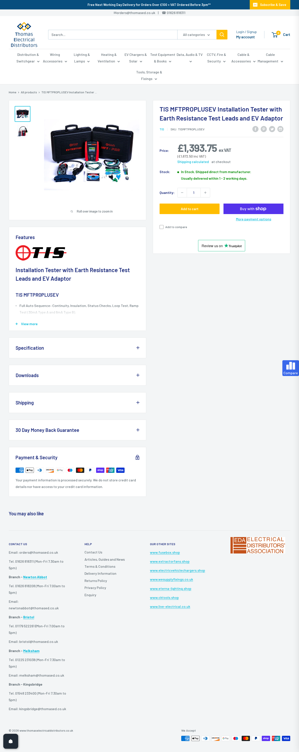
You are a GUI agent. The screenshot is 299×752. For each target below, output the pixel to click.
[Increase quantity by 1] (205, 192)
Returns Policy (95, 580)
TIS (162, 129)
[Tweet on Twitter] (272, 128)
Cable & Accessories (241, 57)
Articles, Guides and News (104, 559)
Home (12, 92)
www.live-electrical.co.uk (170, 606)
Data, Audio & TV (190, 54)
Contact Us (93, 552)
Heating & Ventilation (107, 57)
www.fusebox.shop (165, 552)
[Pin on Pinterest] (264, 128)
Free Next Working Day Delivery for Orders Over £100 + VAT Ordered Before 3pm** (149, 5)
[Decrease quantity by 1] (182, 192)
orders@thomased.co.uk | (140, 13)
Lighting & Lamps (82, 57)
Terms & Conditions (99, 566)
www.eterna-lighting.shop (170, 588)
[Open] (10, 741)
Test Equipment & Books (162, 57)
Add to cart (190, 209)
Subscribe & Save (273, 5)
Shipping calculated (193, 162)
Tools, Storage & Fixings (149, 75)
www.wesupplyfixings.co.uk (171, 579)
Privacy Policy (95, 587)
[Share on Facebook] (255, 128)
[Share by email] (280, 128)
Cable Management (268, 57)
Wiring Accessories (52, 57)
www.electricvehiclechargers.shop (177, 570)
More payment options (253, 219)
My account (245, 37)
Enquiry (90, 595)
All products (29, 92)
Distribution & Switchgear (27, 57)
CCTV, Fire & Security (216, 57)
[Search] (221, 34)
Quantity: (167, 192)
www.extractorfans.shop (170, 561)
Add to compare (176, 227)
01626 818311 (176, 13)
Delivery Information (100, 573)
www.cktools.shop (164, 597)
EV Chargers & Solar (136, 57)
